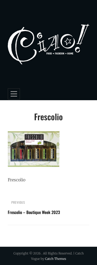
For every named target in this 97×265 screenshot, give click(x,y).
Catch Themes (55, 259)
